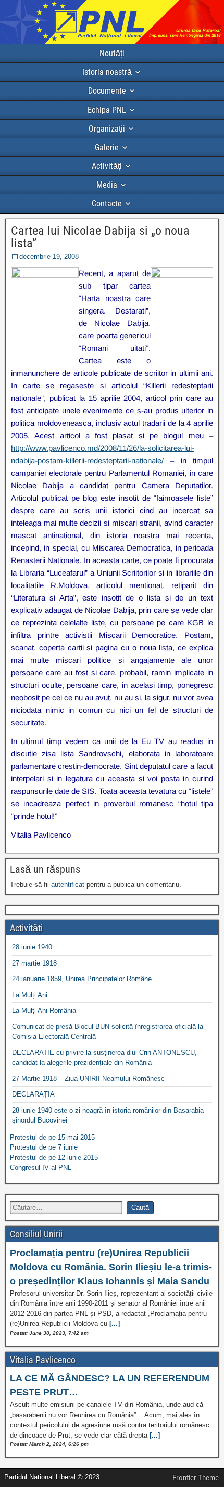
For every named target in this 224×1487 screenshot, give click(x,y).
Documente (107, 91)
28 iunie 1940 (32, 947)
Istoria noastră (107, 72)
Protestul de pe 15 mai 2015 (52, 1137)
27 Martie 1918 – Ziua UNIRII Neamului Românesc (88, 1078)
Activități (107, 166)
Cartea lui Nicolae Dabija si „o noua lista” (100, 237)
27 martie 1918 (34, 963)
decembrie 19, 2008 (49, 256)
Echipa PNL (107, 110)
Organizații (107, 129)
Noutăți (112, 53)
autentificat (67, 885)
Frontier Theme (195, 1477)
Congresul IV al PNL (40, 1167)
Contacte (107, 203)
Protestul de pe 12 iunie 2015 (54, 1158)
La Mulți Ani (29, 995)
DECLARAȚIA (33, 1094)
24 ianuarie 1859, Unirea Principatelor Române (82, 979)
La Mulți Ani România (44, 1010)
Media (106, 185)
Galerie (107, 147)
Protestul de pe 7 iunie (44, 1147)
